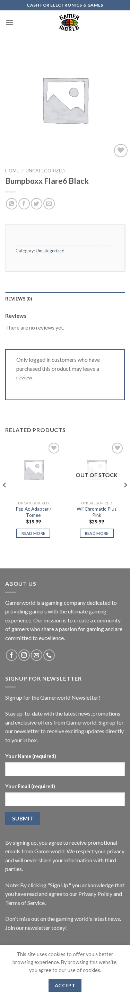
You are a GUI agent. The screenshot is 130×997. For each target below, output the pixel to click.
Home (12, 170)
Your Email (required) (30, 786)
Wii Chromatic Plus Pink (96, 512)
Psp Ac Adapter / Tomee (33, 512)
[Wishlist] (121, 151)
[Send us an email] (36, 655)
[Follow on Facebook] (11, 655)
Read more (33, 533)
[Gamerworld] (69, 22)
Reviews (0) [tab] (18, 299)
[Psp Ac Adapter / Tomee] (33, 469)
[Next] (125, 498)
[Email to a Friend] (49, 203)
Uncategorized (45, 170)
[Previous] (4, 498)
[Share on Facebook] (24, 203)
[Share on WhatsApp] (11, 203)
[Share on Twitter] (36, 203)
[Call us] (49, 655)
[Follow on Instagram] (24, 655)
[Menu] (9, 22)
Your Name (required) (30, 756)
